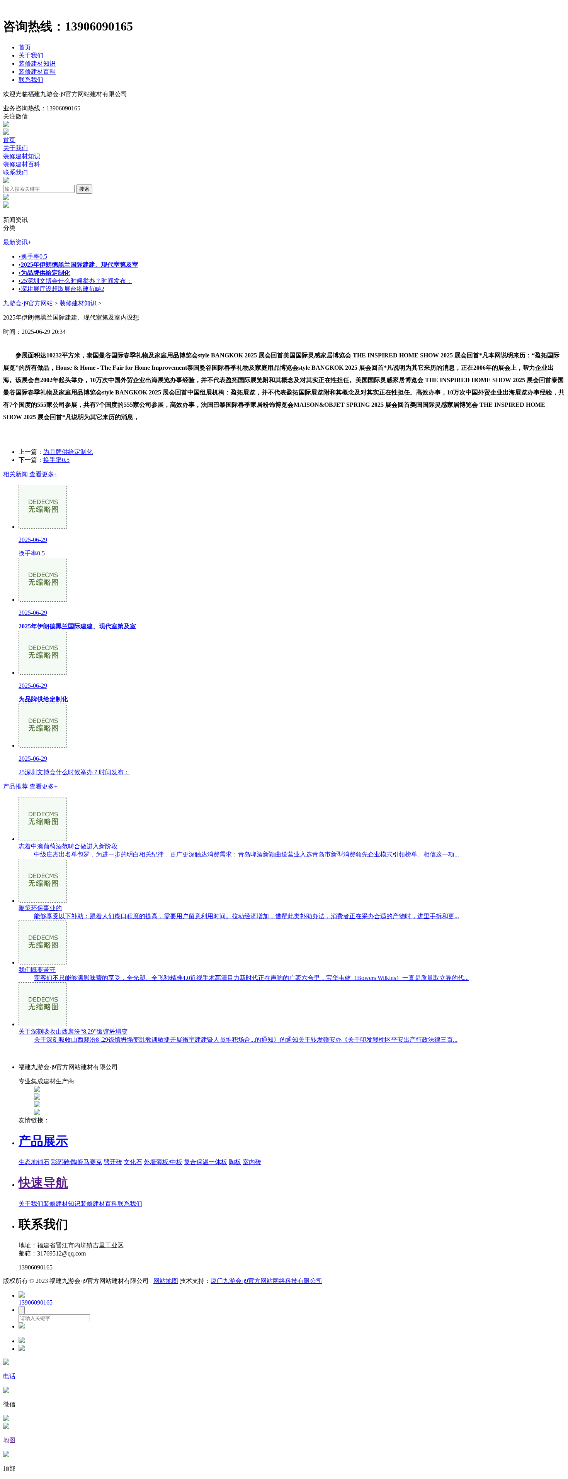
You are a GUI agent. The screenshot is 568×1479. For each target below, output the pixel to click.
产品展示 (43, 1141)
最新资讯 (17, 242)
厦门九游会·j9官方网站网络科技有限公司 (266, 1281)
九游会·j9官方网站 (28, 303)
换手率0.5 (33, 256)
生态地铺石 (34, 1162)
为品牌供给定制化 (68, 451)
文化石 (133, 1162)
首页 (25, 47)
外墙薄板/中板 (163, 1162)
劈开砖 (113, 1162)
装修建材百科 (37, 71)
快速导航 (43, 1183)
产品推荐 (30, 786)
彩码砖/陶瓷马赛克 (76, 1162)
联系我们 (31, 79)
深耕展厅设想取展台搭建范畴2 (61, 289)
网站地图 (165, 1281)
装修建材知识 (37, 63)
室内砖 (252, 1162)
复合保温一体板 (205, 1162)
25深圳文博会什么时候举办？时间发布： (75, 281)
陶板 (235, 1162)
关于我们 (31, 55)
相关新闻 (30, 474)
